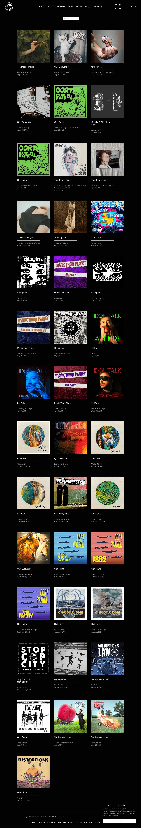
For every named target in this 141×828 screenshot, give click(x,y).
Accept (119, 821)
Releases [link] (61, 6)
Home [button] (34, 822)
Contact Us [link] (78, 822)
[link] (9, 6)
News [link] (70, 6)
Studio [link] (70, 822)
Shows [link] (79, 6)
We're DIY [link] (98, 6)
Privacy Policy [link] (88, 822)
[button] (131, 6)
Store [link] (88, 6)
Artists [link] (50, 6)
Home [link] (41, 6)
